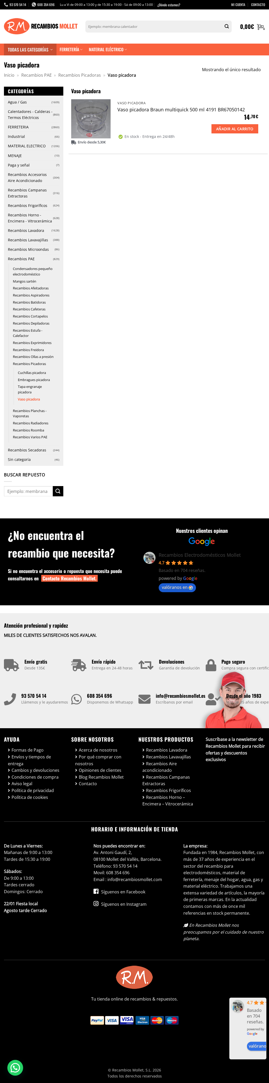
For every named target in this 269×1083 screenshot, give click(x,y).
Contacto (88, 784)
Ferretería (69, 49)
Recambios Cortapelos (30, 316)
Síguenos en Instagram (123, 904)
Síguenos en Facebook (122, 892)
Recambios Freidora (28, 349)
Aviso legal (22, 784)
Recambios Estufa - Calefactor (27, 333)
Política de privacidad (33, 790)
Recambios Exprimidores (32, 342)
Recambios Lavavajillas (28, 239)
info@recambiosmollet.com (134, 879)
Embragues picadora (34, 379)
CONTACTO (258, 4)
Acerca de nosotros (98, 750)
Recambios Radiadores (30, 423)
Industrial (16, 136)
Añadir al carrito (235, 128)
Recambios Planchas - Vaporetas (29, 413)
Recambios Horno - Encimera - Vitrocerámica (30, 217)
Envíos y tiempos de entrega (29, 760)
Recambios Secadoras (27, 449)
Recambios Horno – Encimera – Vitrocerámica (167, 800)
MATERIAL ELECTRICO (27, 145)
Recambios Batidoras (29, 302)
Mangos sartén (24, 281)
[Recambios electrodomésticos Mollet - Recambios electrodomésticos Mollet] (40, 26)
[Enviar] (226, 26)
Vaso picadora (29, 399)
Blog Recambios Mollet (101, 777)
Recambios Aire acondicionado (159, 767)
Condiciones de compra (35, 777)
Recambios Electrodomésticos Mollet (200, 555)
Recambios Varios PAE (30, 437)
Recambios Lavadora (26, 230)
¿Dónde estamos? (168, 4)
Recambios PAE (36, 75)
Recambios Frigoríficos (27, 205)
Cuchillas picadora (32, 372)
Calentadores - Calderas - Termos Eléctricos (30, 114)
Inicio (9, 75)
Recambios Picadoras (79, 75)
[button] (252, 26)
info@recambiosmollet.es (180, 695)
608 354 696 (99, 695)
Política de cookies (30, 797)
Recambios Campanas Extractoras (27, 193)
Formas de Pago (28, 750)
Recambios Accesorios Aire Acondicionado (27, 177)
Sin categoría (19, 459)
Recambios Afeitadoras (31, 288)
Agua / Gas (17, 102)
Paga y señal (19, 165)
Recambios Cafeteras (29, 309)
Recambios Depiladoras (31, 323)
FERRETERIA (18, 126)
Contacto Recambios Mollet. (69, 578)
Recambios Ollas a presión (33, 356)
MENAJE (15, 155)
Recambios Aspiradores (31, 295)
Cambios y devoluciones (35, 770)
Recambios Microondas (28, 249)
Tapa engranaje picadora (30, 389)
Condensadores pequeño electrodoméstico (33, 271)
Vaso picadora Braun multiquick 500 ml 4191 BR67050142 (181, 110)
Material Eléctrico (106, 49)
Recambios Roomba (28, 430)
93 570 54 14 (33, 695)
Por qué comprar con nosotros (98, 760)
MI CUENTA (238, 4)
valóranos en (175, 587)
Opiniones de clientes (100, 770)
